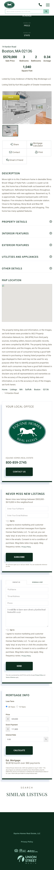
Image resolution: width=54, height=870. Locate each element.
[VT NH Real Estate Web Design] (27, 860)
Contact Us (19, 472)
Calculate (19, 750)
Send (19, 666)
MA (21, 389)
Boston (37, 389)
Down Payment (12, 725)
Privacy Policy (26, 547)
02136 (46, 389)
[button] (46, 11)
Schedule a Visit (37, 582)
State (27, 35)
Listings (13, 389)
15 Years (22, 707)
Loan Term (10, 701)
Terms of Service (10, 677)
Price (27, 25)
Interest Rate (11, 735)
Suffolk (28, 389)
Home (4, 389)
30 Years (11, 707)
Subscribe (19, 557)
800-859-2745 (16, 462)
